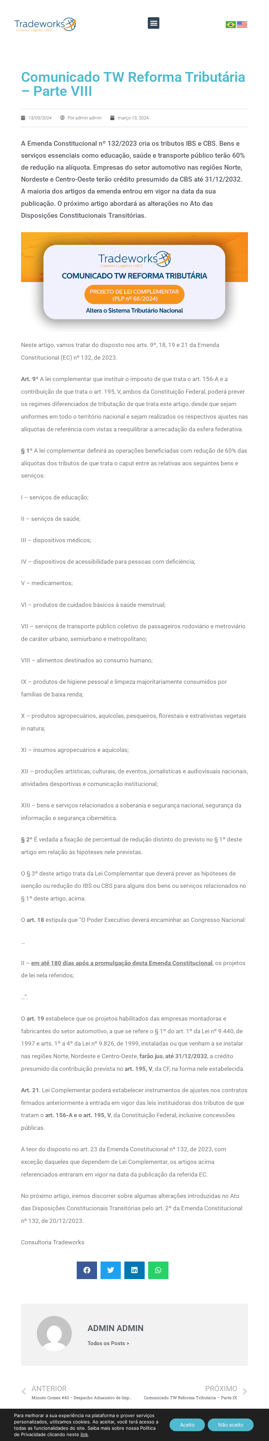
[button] (153, 23)
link (84, 1434)
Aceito (187, 1425)
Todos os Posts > (108, 1343)
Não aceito (230, 1425)
